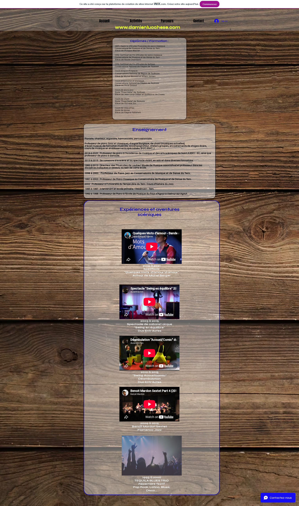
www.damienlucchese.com (147, 27)
